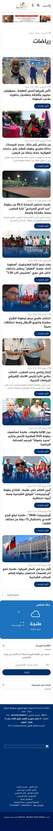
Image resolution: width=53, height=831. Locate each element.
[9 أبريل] (22, 6)
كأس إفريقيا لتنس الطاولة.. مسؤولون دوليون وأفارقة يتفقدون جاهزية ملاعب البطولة (27, 95)
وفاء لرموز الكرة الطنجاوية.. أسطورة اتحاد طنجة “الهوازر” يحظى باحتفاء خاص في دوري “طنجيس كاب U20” (28, 268)
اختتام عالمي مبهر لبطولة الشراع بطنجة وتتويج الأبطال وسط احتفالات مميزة (27, 322)
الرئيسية (45, 33)
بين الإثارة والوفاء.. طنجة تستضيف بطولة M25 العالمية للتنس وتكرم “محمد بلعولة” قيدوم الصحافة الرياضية (29, 438)
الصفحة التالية (13, 595)
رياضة (37, 33)
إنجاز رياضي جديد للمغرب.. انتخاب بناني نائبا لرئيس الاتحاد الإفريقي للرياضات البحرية (29, 376)
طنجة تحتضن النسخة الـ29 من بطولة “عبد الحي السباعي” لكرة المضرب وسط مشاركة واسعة (27, 208)
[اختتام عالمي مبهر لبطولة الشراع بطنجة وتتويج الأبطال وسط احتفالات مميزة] (26, 298)
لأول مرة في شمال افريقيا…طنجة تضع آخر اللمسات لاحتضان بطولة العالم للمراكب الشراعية (27, 573)
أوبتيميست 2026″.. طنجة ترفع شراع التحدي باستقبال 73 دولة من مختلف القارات (28, 519)
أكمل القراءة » (42, 106)
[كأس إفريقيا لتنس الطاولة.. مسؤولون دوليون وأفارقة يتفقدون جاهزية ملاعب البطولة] (26, 70)
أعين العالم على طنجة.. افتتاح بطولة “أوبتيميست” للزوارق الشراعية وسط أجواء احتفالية (27, 494)
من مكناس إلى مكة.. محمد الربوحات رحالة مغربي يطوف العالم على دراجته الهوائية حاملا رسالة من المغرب (27, 148)
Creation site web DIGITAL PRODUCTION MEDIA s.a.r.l (27, 817)
